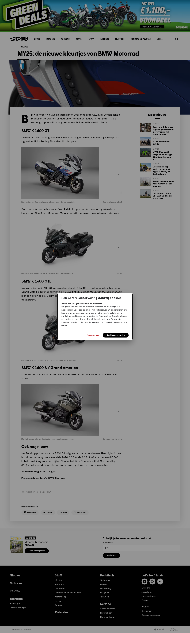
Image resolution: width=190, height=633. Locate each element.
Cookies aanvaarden (116, 335)
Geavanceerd (93, 335)
